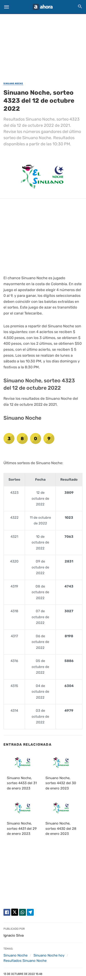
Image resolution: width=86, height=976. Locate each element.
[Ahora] (43, 7)
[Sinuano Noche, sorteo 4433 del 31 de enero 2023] (23, 762)
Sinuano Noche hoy (48, 955)
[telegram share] (30, 912)
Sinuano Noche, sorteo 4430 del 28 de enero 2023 (60, 828)
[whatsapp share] (22, 912)
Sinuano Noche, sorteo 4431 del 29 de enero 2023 (22, 828)
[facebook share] (6, 912)
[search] (80, 6)
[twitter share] (14, 912)
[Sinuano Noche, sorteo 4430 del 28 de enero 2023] (61, 808)
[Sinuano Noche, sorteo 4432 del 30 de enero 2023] (61, 762)
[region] (43, 45)
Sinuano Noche (13, 83)
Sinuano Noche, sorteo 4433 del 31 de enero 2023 (22, 783)
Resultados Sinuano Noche (25, 961)
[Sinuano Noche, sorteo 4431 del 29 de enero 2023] (23, 808)
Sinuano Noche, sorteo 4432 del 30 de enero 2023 (60, 783)
